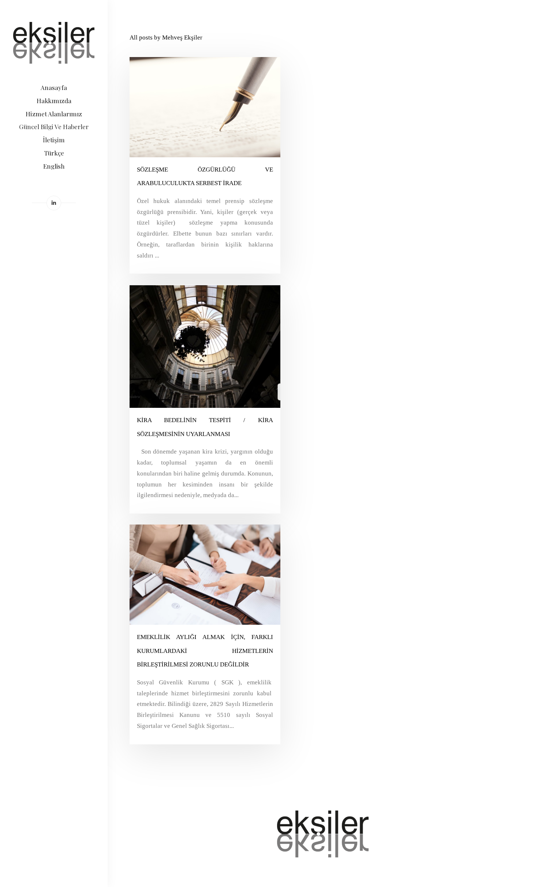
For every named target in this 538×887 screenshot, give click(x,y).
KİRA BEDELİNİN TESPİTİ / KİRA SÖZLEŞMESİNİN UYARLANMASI (205, 427)
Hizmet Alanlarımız (54, 114)
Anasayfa (54, 87)
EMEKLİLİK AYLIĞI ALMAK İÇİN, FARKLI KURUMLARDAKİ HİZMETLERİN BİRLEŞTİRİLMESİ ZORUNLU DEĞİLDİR (205, 651)
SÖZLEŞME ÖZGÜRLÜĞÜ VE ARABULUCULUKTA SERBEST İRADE (205, 176)
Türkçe (54, 153)
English (54, 166)
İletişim (54, 140)
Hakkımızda (54, 101)
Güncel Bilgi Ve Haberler (54, 127)
